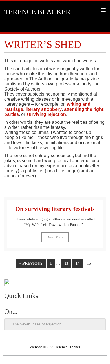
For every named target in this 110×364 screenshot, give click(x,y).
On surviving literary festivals (55, 208)
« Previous (31, 263)
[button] (102, 9)
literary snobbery (43, 109)
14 (78, 263)
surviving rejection (46, 114)
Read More (55, 237)
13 (66, 263)
